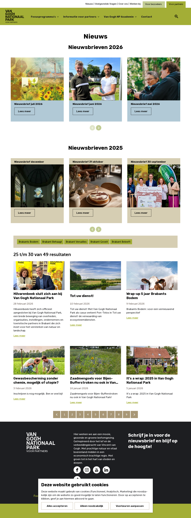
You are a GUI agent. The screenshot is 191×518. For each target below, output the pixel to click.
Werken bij (135, 4)
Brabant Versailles (76, 241)
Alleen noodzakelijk (91, 505)
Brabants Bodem (28, 241)
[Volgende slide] (98, 127)
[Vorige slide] (92, 127)
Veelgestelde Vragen (105, 4)
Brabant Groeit (99, 241)
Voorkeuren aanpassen (130, 505)
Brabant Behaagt (52, 241)
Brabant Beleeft (121, 241)
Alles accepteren (57, 505)
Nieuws (89, 4)
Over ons (123, 4)
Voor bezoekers (153, 4)
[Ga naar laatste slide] (92, 229)
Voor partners (176, 4)
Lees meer (24, 111)
